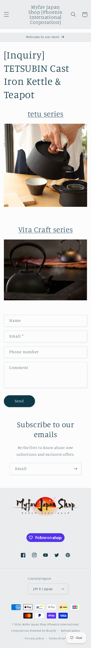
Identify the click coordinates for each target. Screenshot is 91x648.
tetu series (46, 113)
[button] (6, 14)
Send (19, 401)
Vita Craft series (45, 229)
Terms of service (60, 638)
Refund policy (70, 630)
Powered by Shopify (43, 630)
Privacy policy (34, 638)
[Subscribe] (75, 469)
